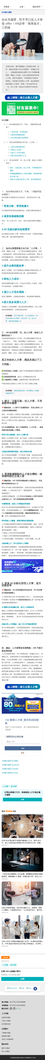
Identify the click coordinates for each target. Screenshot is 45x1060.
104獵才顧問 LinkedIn (10, 769)
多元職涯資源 (6, 1024)
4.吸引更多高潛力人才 (18, 155)
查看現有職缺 (6, 1017)
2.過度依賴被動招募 (17, 135)
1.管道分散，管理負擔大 (19, 132)
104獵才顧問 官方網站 (10, 761)
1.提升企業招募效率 (17, 147)
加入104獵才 (6, 1051)
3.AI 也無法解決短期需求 (19, 137)
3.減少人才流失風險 (17, 153)
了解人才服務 (6, 1021)
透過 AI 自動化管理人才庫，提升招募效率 (25, 179)
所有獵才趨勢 (7, 12)
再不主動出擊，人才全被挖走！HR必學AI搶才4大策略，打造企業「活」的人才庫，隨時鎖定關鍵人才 (22, 318)
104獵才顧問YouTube (10, 773)
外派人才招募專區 (7, 1039)
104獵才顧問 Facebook (10, 765)
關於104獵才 (6, 1048)
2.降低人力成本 (15, 150)
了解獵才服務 (6, 1033)
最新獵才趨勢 (6, 1036)
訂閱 (22, 979)
